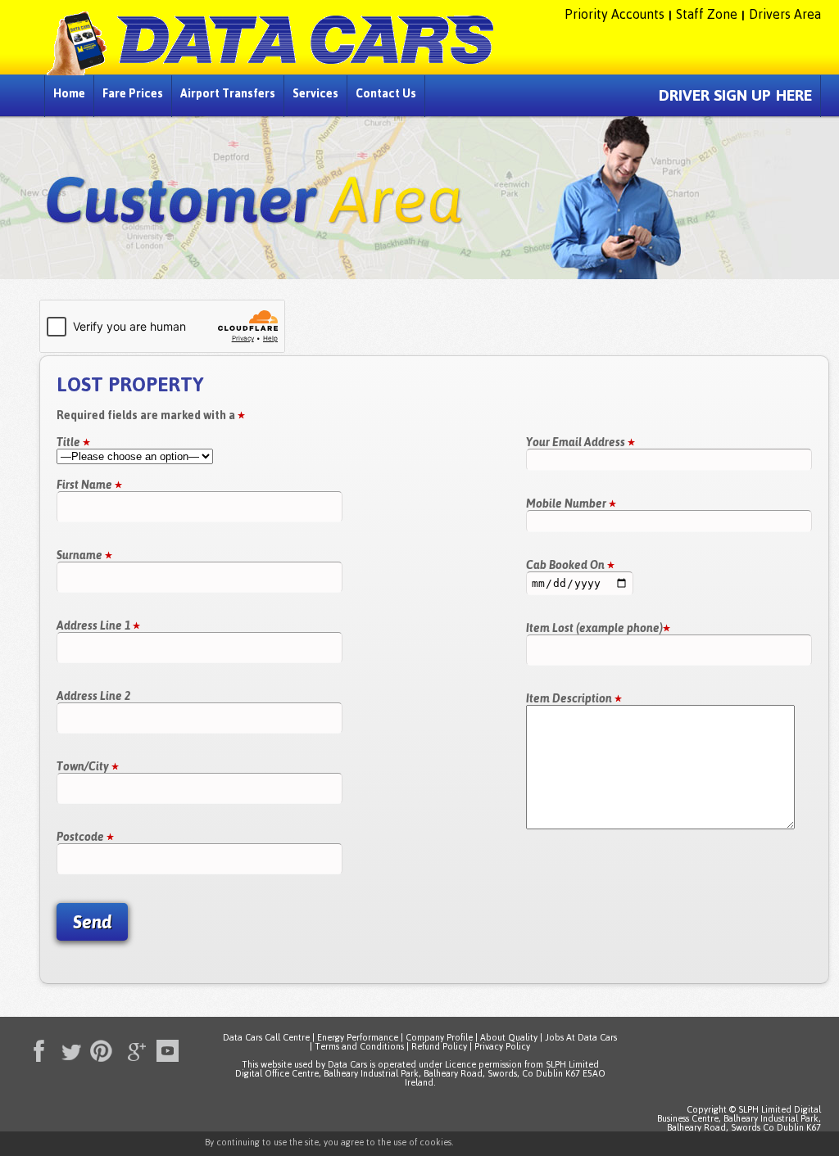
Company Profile (439, 1037)
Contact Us (386, 93)
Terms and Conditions (359, 1046)
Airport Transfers (227, 93)
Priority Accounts (614, 14)
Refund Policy (439, 1046)
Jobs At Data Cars (581, 1037)
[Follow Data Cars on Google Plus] (132, 1048)
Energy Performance (357, 1037)
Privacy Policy (502, 1046)
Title (70, 442)
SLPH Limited (572, 1064)
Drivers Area (785, 14)
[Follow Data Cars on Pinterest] (100, 1048)
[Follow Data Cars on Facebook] (34, 1048)
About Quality (508, 1037)
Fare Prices (132, 93)
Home (69, 93)
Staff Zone (706, 14)
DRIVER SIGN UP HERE (735, 95)
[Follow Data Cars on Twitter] (67, 1048)
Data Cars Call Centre (266, 1037)
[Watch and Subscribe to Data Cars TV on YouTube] (165, 1048)
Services (315, 93)
